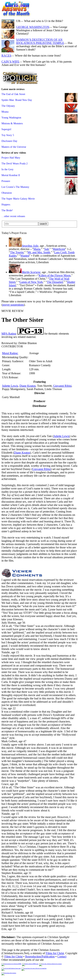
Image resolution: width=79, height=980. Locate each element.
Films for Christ (55, 953)
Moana (4, 111)
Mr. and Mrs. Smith (39, 252)
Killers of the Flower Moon (55, 275)
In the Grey (7, 169)
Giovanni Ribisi (62, 385)
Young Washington (11, 117)
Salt (46, 249)
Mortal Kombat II (10, 175)
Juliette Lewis (10, 385)
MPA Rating (8, 333)
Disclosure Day (9, 140)
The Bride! (7, 210)
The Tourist (17, 252)
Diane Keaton (27, 385)
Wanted (24, 255)
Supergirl (6, 129)
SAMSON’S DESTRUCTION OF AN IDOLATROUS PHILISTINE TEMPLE (40, 41)
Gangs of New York (31, 282)
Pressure (5, 181)
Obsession (6, 192)
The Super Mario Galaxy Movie (18, 198)
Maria (36, 249)
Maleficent (59, 249)
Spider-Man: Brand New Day (16, 99)
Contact (61, 956)
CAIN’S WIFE (10, 61)
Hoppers (5, 204)
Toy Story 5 (7, 135)
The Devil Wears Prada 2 (14, 163)
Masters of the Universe (13, 146)
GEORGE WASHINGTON (32, 27)
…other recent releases (13, 216)
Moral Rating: (10, 353)
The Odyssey (8, 105)
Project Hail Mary (10, 157)
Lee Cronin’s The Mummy (15, 186)
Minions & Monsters (12, 123)
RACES (6, 55)
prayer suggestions (13, 304)
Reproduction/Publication (40, 956)
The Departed (55, 282)
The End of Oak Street (13, 94)
